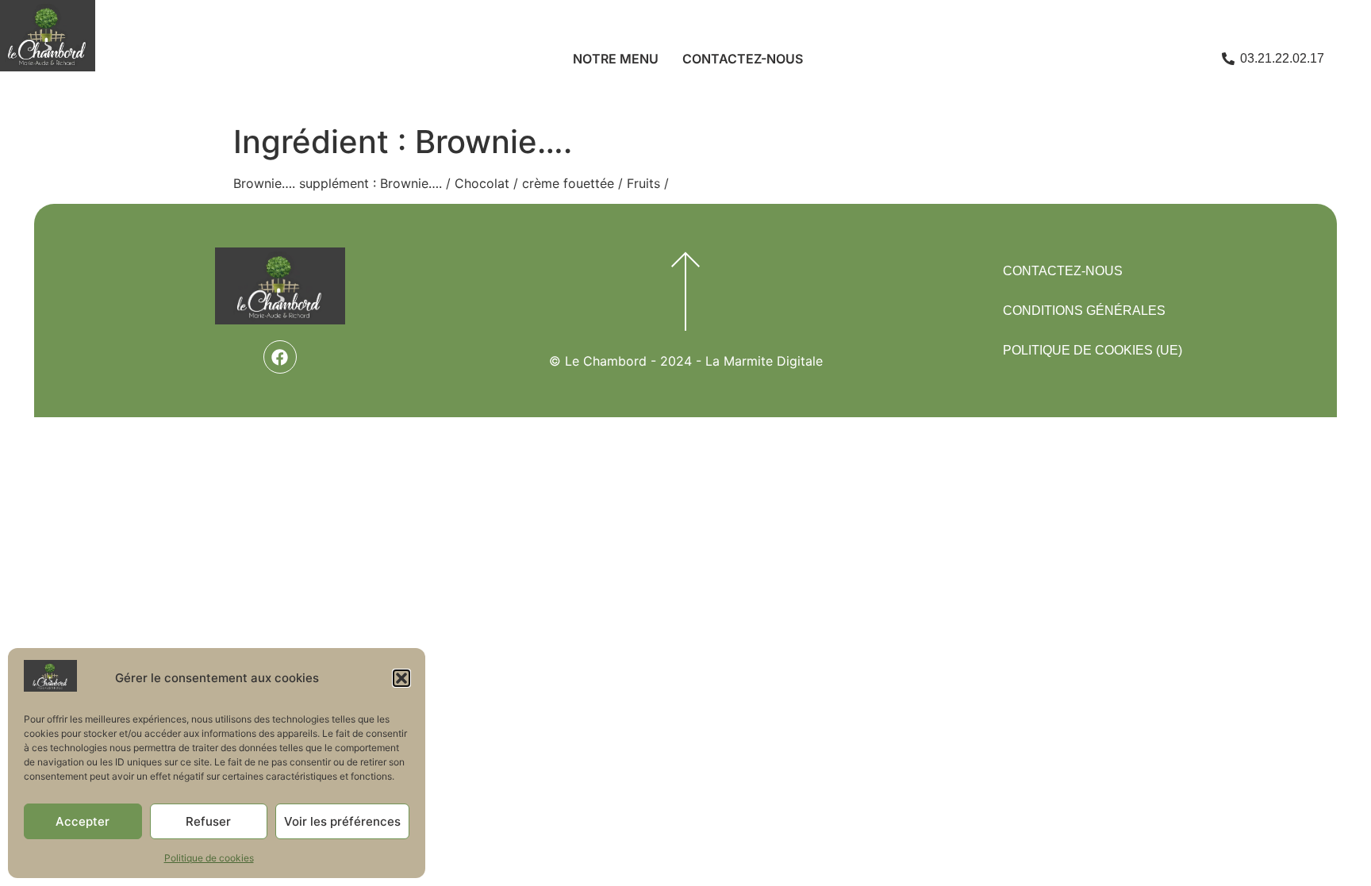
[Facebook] (280, 357)
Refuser (208, 821)
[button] (401, 678)
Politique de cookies (209, 858)
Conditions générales (1084, 310)
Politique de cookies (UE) (1092, 350)
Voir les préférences (342, 821)
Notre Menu (616, 59)
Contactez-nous (742, 59)
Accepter (82, 821)
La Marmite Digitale (764, 361)
